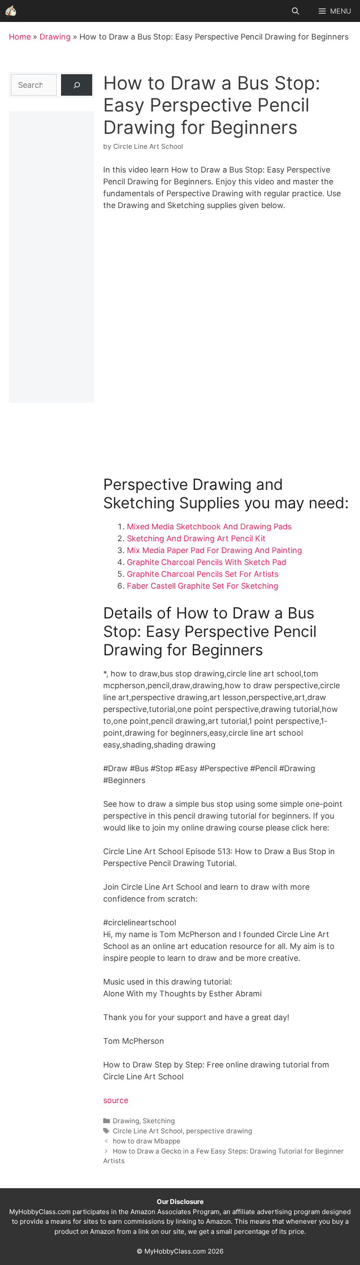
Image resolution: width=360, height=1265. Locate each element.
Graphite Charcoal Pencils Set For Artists (202, 574)
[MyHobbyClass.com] (11, 11)
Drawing (55, 36)
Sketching (159, 1121)
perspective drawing (219, 1131)
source (115, 1100)
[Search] (76, 85)
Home (20, 36)
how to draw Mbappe (146, 1141)
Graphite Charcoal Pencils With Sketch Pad (206, 562)
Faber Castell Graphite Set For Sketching (202, 585)
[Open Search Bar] (295, 11)
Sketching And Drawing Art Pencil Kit (196, 538)
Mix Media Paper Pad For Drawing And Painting (214, 550)
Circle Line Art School (148, 1131)
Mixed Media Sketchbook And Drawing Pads (209, 526)
